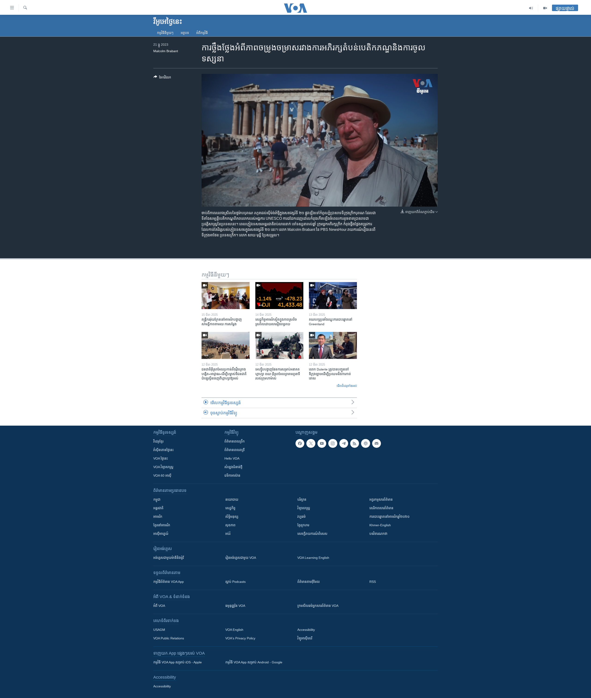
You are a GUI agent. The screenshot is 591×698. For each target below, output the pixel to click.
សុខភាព (230, 525)
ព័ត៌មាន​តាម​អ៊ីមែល (308, 582)
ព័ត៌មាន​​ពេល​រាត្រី (234, 450)
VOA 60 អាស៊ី (162, 475)
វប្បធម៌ (301, 516)
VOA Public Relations (168, 638)
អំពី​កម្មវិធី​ (202, 33)
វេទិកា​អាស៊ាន (232, 475)
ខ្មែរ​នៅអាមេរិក (161, 525)
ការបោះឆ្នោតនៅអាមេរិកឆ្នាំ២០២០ (389, 516)
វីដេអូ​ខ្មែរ (158, 441)
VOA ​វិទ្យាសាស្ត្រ (163, 467)
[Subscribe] (376, 443)
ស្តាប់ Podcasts (235, 582)
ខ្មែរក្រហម (303, 525)
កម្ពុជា (156, 499)
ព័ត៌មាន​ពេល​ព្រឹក (234, 441)
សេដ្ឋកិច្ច (230, 508)
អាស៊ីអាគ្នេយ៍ (160, 534)
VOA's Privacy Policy (240, 638)
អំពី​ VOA (159, 606)
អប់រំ (227, 534)
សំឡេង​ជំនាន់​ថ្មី (233, 467)
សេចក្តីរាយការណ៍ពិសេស (312, 534)
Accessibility (306, 630)
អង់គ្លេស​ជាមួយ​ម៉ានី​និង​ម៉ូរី (168, 558)
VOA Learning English (313, 558)
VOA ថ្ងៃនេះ (160, 458)
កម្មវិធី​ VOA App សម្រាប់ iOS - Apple (177, 662)
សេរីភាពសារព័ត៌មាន (381, 508)
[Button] (162, 78)
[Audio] (531, 8)
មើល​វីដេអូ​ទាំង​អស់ (347, 386)
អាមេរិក (157, 516)
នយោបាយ (231, 499)
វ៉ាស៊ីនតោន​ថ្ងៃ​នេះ (163, 450)
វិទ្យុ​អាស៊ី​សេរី (304, 638)
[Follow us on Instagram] (332, 443)
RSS (372, 582)
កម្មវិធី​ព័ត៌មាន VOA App (168, 582)
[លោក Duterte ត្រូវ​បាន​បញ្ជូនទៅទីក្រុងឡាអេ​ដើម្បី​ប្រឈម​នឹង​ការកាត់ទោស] (333, 345)
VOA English (234, 630)
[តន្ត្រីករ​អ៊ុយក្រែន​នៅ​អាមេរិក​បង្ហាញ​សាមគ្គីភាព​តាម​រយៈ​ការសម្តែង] (226, 295)
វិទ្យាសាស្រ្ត (303, 508)
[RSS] (354, 443)
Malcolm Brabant (165, 51)
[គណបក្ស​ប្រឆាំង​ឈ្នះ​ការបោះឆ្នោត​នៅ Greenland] (333, 295)
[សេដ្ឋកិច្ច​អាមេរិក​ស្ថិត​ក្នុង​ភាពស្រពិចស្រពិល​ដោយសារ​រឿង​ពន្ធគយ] (279, 295)
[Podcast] (365, 443)
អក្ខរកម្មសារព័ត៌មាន (381, 499)
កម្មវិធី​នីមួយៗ (165, 33)
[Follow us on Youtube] (321, 443)
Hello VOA (231, 458)
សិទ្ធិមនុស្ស (231, 516)
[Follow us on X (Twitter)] (310, 443)
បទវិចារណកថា (378, 534)
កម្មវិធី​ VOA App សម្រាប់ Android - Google (253, 662)
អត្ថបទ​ (185, 33)
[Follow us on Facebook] (300, 443)
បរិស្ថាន (301, 499)
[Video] (545, 8)
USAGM (159, 630)
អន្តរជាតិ (158, 508)
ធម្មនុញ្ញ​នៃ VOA (235, 606)
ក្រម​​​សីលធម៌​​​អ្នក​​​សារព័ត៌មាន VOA (317, 606)
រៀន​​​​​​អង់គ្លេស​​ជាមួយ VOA (240, 558)
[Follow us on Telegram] (343, 443)
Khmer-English (380, 525)
